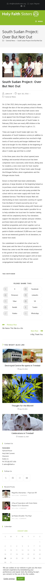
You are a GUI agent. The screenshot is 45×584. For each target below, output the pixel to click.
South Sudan (10, 274)
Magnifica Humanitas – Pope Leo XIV (24, 493)
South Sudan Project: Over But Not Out (29, 41)
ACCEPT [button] (20, 579)
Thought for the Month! (22, 405)
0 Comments (23, 495)
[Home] (3, 41)
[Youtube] (27, 478)
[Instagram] (24, 6)
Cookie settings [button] (9, 579)
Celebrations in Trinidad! (23, 433)
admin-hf (8, 94)
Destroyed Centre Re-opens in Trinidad (22, 365)
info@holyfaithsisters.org (17, 4)
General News (10, 97)
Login (31, 4)
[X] (6, 478)
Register (37, 4)
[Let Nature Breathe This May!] (6, 517)
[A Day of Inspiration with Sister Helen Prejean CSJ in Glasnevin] (6, 506)
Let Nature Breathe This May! (22, 516)
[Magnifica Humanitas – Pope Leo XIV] (6, 494)
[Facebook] (21, 6)
